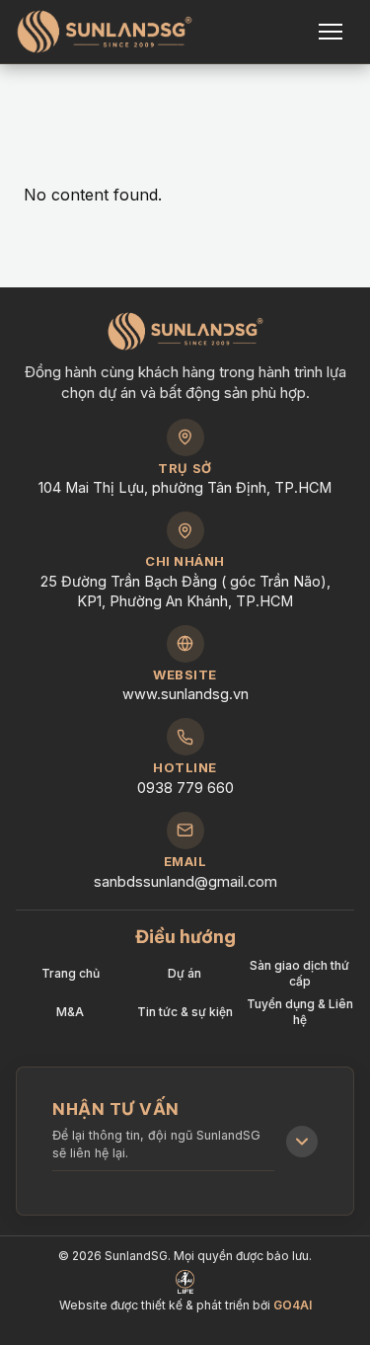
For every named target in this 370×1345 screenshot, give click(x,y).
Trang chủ (70, 973)
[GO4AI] (184, 1282)
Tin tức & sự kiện (185, 1011)
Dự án (184, 973)
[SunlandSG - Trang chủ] (104, 31)
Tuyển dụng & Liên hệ (300, 1011)
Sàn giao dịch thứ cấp (299, 973)
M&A (70, 1011)
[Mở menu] (332, 31)
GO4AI (292, 1305)
